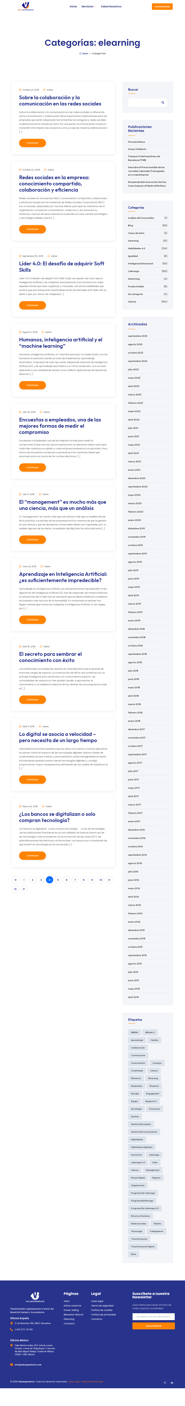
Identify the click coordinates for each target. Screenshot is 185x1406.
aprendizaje (137, 1040)
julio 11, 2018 (28, 494)
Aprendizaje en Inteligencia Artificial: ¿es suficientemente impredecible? (63, 577)
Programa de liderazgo (143, 1193)
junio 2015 (133, 980)
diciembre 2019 (136, 528)
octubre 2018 (135, 645)
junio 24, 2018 (29, 566)
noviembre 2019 (137, 536)
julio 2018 (133, 670)
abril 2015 (133, 997)
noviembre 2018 (137, 637)
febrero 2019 (135, 612)
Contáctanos (162, 6)
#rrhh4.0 (150, 1032)
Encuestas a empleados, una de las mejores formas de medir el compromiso (60, 425)
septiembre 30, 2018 (32, 256)
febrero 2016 (135, 913)
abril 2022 (133, 419)
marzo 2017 (134, 804)
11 (109, 880)
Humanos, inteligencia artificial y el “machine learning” (60, 342)
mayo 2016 (134, 888)
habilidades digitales (141, 1147)
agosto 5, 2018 (29, 332)
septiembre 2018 (137, 653)
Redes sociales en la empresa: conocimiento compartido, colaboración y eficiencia (54, 183)
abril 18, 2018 (28, 646)
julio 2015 (133, 972)
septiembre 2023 (137, 361)
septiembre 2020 (138, 486)
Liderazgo (133, 271)
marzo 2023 (134, 394)
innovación (136, 1154)
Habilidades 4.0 (136, 248)
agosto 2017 (135, 762)
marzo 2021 (134, 461)
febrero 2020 (135, 511)
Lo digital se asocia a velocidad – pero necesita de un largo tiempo (58, 737)
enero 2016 (134, 921)
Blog (130, 225)
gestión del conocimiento (144, 1132)
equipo (134, 1101)
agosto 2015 (135, 963)
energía (135, 1093)
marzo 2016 (134, 905)
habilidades (137, 1139)
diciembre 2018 (136, 628)
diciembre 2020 (137, 478)
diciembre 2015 (136, 930)
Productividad (136, 286)
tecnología (136, 1231)
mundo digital (138, 1177)
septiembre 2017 (137, 754)
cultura (154, 1070)
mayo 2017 (134, 787)
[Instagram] (165, 1383)
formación (154, 1109)
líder (155, 1162)
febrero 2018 (135, 712)
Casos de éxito (136, 233)
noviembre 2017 (137, 737)
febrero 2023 (135, 402)
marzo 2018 (134, 704)
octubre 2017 (135, 746)
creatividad (137, 1070)
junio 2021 (133, 436)
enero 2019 (134, 620)
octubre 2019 (135, 545)
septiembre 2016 (137, 854)
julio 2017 (133, 771)
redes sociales (138, 1223)
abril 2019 (133, 595)
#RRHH (134, 1032)
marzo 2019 (134, 603)
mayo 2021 (134, 444)
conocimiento (138, 1063)
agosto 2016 (135, 863)
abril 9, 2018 (28, 726)
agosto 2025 (135, 344)
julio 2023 (133, 369)
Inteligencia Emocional (140, 263)
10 (101, 880)
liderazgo (154, 1154)
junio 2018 (133, 679)
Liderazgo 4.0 (138, 1162)
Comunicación (138, 1055)
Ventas (132, 301)
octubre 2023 (135, 352)
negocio (156, 1177)
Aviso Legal (74, 1381)
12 (15, 889)
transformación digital (142, 1246)
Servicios (87, 6)
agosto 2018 (135, 662)
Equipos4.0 (151, 1101)
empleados (136, 1086)
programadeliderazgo (142, 1200)
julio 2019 (133, 570)
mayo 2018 (134, 687)
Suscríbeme (153, 1326)
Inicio (73, 6)
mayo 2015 (134, 988)
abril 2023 (133, 386)
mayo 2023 (134, 377)
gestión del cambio (141, 1124)
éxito (133, 1254)
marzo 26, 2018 (30, 806)
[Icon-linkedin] (172, 1383)
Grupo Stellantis (137, 149)
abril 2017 (133, 796)
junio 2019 (133, 578)
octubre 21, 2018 (30, 89)
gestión (135, 1116)
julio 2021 (133, 428)
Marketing (134, 278)
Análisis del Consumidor (141, 217)
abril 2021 (133, 453)
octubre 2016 (135, 846)
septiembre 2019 (137, 553)
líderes (135, 1170)
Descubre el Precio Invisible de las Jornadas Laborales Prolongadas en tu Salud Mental (146, 171)
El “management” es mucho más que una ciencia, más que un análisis (62, 505)
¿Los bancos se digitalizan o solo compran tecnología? (57, 817)
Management (152, 1170)
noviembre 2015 (136, 938)
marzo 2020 (135, 503)
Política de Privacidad (92, 1381)
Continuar (32, 143)
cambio (154, 1040)
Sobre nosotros (111, 6)
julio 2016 (133, 871)
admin (49, 89)
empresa (154, 1086)
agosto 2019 (135, 561)
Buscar (133, 89)
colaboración (138, 1047)
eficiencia (136, 1078)
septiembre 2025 (137, 335)
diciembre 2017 (136, 729)
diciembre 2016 (136, 829)
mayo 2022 (134, 411)
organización (138, 1185)
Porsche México (136, 141)
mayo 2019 (134, 587)
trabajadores (156, 1231)
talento (157, 1223)
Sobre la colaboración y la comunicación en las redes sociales (60, 100)
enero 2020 (134, 520)
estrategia (136, 1109)
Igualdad (133, 256)
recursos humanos (140, 1216)
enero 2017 (134, 821)
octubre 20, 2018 (31, 169)
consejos (157, 1063)
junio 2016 (133, 879)
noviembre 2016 (137, 838)
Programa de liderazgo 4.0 (145, 1208)
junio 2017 (133, 779)
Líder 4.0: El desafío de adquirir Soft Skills (61, 266)
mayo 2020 (134, 494)
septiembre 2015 (137, 955)
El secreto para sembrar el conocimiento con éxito (50, 657)
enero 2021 (134, 469)
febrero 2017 (135, 813)
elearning (133, 240)
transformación (139, 1239)
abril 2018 (133, 695)
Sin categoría (135, 294)
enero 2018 (134, 720)
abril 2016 (133, 896)
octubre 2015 (135, 946)
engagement (152, 1093)
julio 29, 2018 (29, 412)
